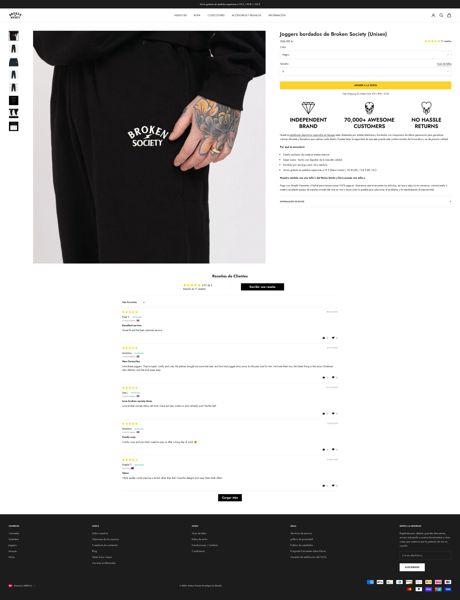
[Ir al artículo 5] (14, 88)
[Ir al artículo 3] (14, 62)
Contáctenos (198, 551)
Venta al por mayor (102, 557)
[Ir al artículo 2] (14, 49)
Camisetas (14, 533)
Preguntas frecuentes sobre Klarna (308, 551)
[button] (433, 41)
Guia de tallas (199, 533)
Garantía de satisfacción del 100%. (308, 557)
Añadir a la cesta (365, 85)
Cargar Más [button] (230, 498)
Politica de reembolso (301, 545)
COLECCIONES (216, 15)
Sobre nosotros (100, 533)
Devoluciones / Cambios (205, 545)
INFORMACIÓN (277, 15)
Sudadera (14, 539)
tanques (13, 551)
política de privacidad (301, 539)
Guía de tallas (444, 64)
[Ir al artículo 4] (14, 75)
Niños (12, 557)
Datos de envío (199, 539)
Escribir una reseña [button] (262, 287)
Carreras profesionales (104, 563)
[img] (130, 312)
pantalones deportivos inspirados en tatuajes (312, 135)
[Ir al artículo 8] (14, 126)
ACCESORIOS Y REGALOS (246, 15)
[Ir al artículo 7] (14, 113)
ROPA (197, 15)
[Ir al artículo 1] (14, 36)
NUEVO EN (180, 15)
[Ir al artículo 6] (14, 100)
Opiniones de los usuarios (105, 539)
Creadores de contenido (105, 545)
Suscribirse (412, 567)
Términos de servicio (301, 533)
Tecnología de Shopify (212, 585)
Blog (94, 551)
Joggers (13, 545)
